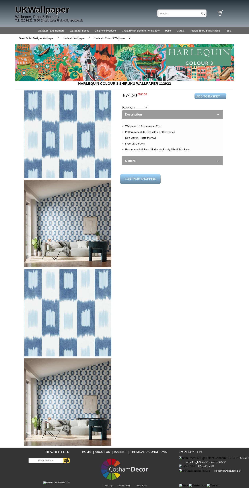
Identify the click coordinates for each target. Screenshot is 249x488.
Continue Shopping (140, 178)
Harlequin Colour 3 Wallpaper (109, 38)
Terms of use (141, 486)
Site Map (108, 486)
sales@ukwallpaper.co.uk (66, 20)
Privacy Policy (124, 486)
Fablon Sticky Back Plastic (205, 30)
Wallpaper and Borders (51, 30)
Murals (180, 30)
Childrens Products (105, 30)
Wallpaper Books (79, 30)
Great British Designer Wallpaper (141, 30)
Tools (228, 30)
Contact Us (190, 452)
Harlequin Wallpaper (73, 38)
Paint (168, 30)
